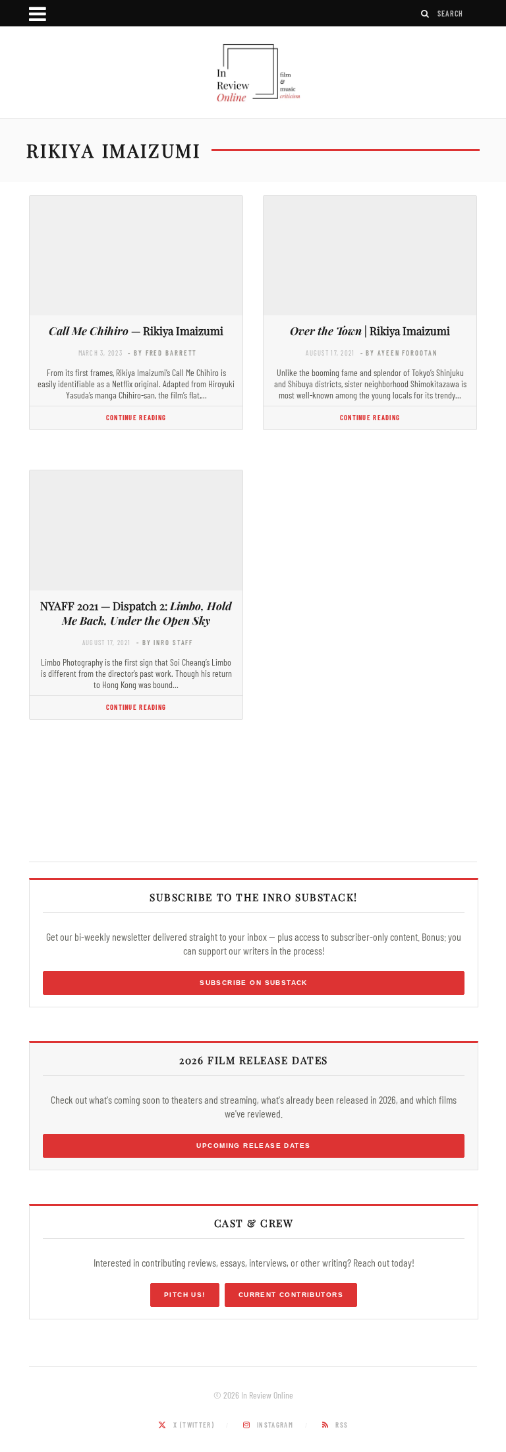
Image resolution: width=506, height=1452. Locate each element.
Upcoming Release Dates (253, 1145)
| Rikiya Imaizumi (370, 330)
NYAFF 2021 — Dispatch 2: (136, 613)
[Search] (425, 13)
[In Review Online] (253, 74)
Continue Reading (136, 417)
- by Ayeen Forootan (398, 352)
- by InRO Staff (164, 642)
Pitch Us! (185, 1294)
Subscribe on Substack (254, 982)
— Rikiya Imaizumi (136, 330)
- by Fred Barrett (162, 352)
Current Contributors (291, 1294)
